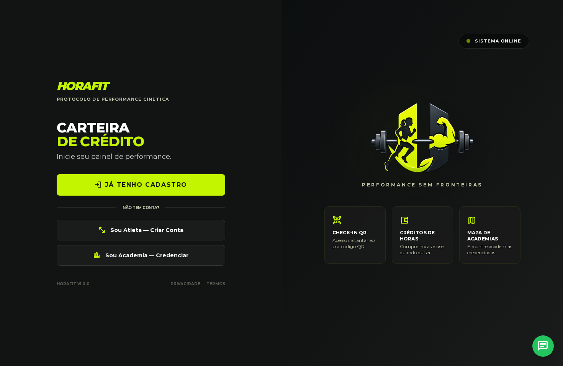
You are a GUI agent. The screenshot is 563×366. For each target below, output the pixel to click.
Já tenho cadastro (140, 185)
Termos (215, 283)
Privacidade (185, 283)
